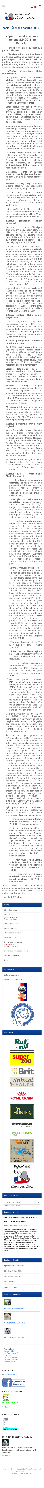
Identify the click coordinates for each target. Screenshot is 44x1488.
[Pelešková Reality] (22, 1124)
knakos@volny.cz (11, 1374)
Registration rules (10, 928)
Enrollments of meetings (13, 942)
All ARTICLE (6, 1455)
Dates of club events (11, 917)
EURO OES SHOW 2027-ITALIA (15, 1225)
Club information (10, 910)
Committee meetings (11, 946)
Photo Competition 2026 (13, 979)
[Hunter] (22, 1111)
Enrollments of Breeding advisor (16, 951)
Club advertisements (12, 955)
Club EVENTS (9, 915)
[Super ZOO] (22, 1058)
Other (6, 960)
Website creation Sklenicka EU (22, 1473)
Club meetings (9, 944)
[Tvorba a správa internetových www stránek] (22, 1150)
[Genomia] (22, 1133)
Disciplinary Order (10, 937)
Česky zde (6, 1407)
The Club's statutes (11, 924)
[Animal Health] (22, 1082)
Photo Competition (10, 919)
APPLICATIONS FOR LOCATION (16, 1337)
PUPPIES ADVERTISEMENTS (15, 1308)
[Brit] (22, 1071)
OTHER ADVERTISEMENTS (14, 1323)
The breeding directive (12, 933)
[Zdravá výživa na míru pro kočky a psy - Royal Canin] (22, 1095)
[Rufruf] (22, 1043)
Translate (17, 1205)
